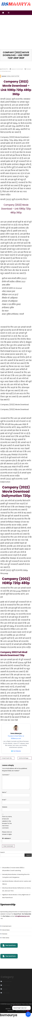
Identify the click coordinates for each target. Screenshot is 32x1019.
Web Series (5, 938)
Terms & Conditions (20, 1010)
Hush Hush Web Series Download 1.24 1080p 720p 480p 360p (8, 758)
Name (4, 792)
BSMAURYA (5, 69)
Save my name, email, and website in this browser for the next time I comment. (7, 822)
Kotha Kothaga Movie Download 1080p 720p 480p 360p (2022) (25, 758)
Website (4, 807)
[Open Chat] (28, 1014)
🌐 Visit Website (16, 751)
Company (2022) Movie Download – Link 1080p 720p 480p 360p (16, 87)
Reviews (4, 934)
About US (8, 1008)
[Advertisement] (16, 32)
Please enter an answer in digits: (7, 833)
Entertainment (6, 71)
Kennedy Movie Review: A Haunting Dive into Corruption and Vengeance (16, 875)
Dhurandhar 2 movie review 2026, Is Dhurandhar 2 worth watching (13, 869)
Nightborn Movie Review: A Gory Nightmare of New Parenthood (16, 896)
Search (2, 852)
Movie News (6, 930)
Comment (6, 775)
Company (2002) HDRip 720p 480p (16, 581)
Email (4, 800)
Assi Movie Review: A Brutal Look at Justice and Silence (16, 882)
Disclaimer (10, 1010)
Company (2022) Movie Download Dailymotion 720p (16, 491)
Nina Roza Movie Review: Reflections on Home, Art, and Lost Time (16, 889)
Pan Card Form (11, 945)
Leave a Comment (17, 69)
